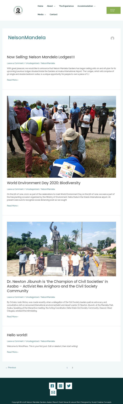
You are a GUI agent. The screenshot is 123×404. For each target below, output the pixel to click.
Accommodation (85, 6)
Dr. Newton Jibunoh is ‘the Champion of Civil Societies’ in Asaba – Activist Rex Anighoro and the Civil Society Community (57, 286)
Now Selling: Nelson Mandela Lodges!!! (41, 57)
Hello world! (17, 335)
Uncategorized (32, 63)
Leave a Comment (15, 63)
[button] (114, 10)
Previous (11, 367)
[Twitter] (69, 386)
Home (40, 6)
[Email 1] (53, 392)
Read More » (12, 80)
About (50, 6)
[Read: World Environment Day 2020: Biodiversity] (61, 137)
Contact (53, 14)
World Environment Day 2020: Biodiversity (43, 182)
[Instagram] (60, 386)
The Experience (66, 6)
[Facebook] (52, 386)
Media (40, 14)
